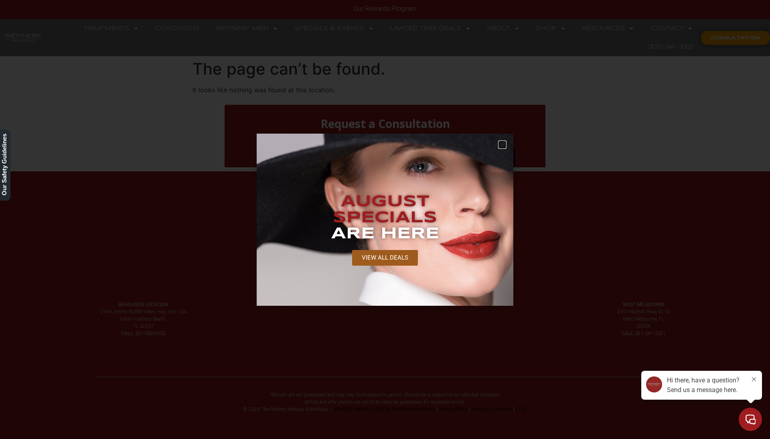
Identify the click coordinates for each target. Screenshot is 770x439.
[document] (385, 219)
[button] (502, 145)
